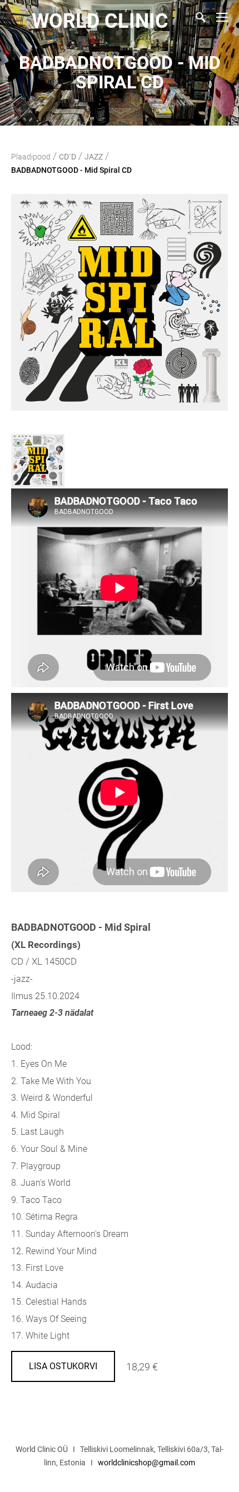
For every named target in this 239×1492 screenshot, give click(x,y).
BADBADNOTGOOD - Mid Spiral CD (71, 170)
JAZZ (93, 156)
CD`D (67, 156)
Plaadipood (31, 156)
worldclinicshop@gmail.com (146, 1462)
